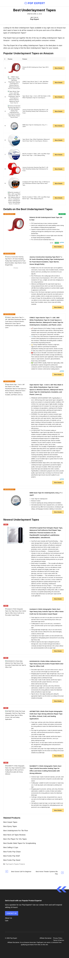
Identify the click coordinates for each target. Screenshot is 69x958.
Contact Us (11, 913)
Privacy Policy (57, 938)
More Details (58, 68)
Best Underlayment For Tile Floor (15, 830)
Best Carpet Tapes (10, 822)
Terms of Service (58, 940)
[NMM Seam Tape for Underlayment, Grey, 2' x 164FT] (14, 125)
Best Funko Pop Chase (12, 852)
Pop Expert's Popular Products (15, 864)
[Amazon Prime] (61, 242)
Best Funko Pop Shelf (11, 856)
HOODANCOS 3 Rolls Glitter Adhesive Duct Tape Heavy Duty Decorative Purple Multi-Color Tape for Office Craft (46, 663)
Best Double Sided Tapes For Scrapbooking (19, 843)
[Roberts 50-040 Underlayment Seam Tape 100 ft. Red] (14, 68)
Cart (6, 920)
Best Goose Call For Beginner (21, 871)
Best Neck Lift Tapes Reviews (14, 835)
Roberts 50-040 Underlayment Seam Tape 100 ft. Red (46, 219)
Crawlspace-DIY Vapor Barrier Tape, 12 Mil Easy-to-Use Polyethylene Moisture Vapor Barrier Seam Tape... (36, 183)
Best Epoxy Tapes (10, 826)
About (7, 918)
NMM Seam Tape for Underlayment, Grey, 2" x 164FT (46, 494)
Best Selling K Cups (10, 847)
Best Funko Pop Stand (11, 860)
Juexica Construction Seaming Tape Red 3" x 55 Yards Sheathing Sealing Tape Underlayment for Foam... (35, 111)
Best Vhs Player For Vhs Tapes (15, 839)
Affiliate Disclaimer (45, 938)
